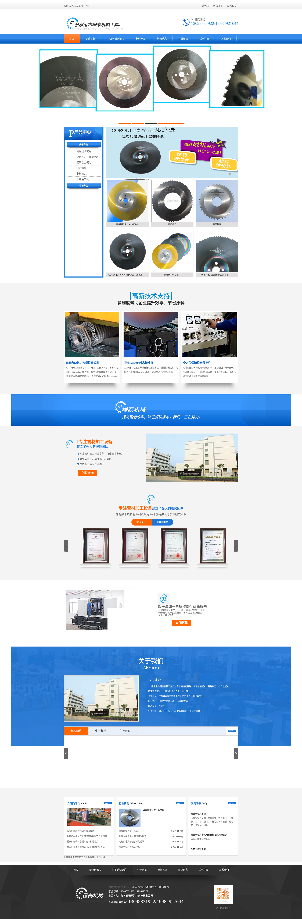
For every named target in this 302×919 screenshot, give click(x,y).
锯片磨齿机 (83, 179)
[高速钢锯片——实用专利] (213, 560)
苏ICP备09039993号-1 (120, 887)
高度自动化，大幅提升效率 (82, 362)
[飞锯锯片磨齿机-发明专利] (96, 560)
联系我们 (226, 38)
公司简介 (154, 680)
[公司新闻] (89, 825)
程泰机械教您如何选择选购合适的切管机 (86, 847)
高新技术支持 (151, 296)
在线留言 (183, 38)
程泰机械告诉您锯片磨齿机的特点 (82, 841)
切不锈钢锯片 (116, 38)
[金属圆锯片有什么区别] (130, 826)
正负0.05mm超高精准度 (138, 362)
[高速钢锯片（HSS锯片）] (127, 201)
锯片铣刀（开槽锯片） (89, 156)
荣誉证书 (142, 522)
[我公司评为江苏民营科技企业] (174, 560)
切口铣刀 (172, 224)
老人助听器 (89, 857)
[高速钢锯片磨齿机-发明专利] (135, 560)
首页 (71, 38)
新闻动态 (162, 38)
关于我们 (151, 661)
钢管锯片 (81, 168)
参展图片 (76, 730)
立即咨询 (87, 473)
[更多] (232, 730)
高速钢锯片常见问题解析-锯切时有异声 (209, 821)
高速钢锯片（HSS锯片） (127, 224)
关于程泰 (204, 38)
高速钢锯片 (92, 38)
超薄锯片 (217, 224)
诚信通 (205, 6)
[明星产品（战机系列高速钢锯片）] (217, 251)
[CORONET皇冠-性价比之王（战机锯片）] (127, 251)
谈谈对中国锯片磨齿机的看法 (132, 836)
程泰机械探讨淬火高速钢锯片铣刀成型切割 (87, 836)
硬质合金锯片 (84, 162)
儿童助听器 (78, 857)
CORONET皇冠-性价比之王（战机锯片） (127, 275)
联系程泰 (232, 6)
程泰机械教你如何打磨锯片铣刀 (81, 831)
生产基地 (100, 730)
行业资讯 (124, 803)
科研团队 (162, 522)
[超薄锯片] (217, 201)
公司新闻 (72, 803)
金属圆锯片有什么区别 (153, 810)
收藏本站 (218, 6)
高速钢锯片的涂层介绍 (129, 847)
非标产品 (140, 38)
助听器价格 (99, 857)
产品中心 (82, 132)
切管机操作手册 (198, 835)
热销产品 (83, 144)
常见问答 (196, 803)
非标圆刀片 (83, 173)
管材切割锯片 (84, 151)
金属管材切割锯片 (172, 275)
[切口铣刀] (172, 201)
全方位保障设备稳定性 (197, 362)
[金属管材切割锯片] (172, 251)
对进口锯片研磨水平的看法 (131, 841)
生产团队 (125, 730)
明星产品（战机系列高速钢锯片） (217, 275)
